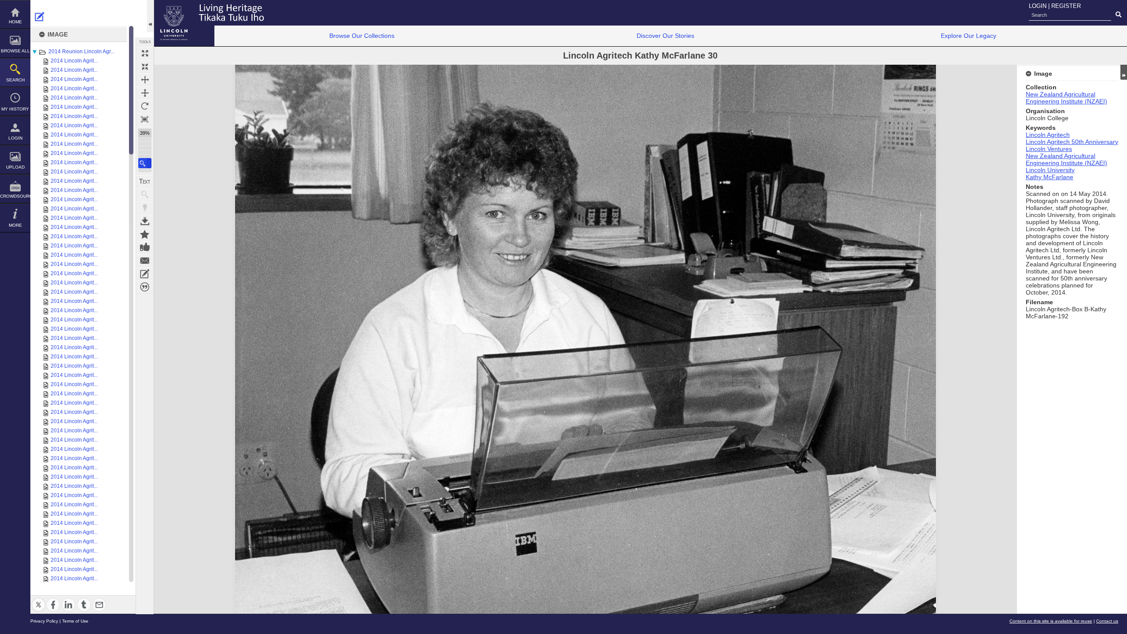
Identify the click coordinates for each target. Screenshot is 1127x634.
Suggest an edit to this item (39, 17)
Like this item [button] (145, 247)
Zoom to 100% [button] (145, 119)
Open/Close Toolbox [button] (150, 16)
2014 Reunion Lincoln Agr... (81, 51)
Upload (15, 167)
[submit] (1118, 15)
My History (15, 109)
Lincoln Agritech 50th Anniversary (1072, 141)
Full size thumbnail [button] (145, 53)
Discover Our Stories (665, 35)
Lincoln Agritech (1048, 134)
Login (15, 138)
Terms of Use (75, 621)
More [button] (15, 225)
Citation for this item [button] (145, 287)
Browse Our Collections (361, 35)
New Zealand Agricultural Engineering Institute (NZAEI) (1066, 98)
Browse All (15, 50)
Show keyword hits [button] (145, 194)
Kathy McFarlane (1049, 177)
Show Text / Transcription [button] (145, 181)
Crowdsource (15, 196)
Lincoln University (1050, 169)
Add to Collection (145, 234)
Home (15, 21)
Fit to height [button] (145, 93)
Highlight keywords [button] (145, 207)
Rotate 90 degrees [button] (145, 106)
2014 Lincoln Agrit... (74, 61)
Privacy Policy (44, 621)
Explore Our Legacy (968, 35)
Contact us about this (145, 260)
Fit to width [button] (145, 79)
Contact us (1107, 621)
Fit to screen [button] (145, 66)
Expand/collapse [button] (1123, 72)
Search (15, 79)
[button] (144, 163)
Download (145, 221)
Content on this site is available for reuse (1050, 621)
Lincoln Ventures (1049, 148)
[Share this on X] (38, 599)
